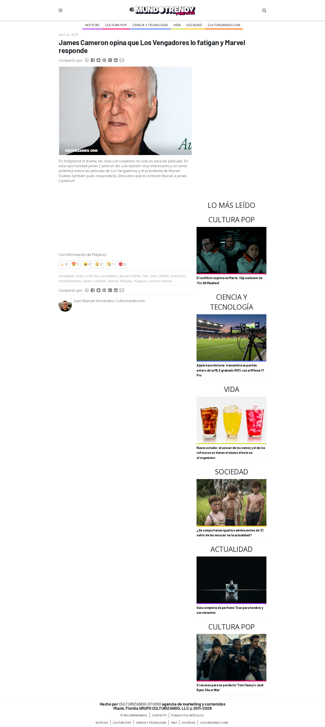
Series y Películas (87, 276)
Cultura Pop (116, 25)
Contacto (159, 715)
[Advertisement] (125, 218)
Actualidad (66, 276)
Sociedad (194, 25)
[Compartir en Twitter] (98, 60)
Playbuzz (99, 254)
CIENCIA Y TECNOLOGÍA (150, 25)
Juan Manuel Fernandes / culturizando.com (109, 300)
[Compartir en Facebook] (92, 60)
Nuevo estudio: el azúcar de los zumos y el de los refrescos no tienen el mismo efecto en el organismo (231, 453)
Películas (126, 281)
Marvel (113, 281)
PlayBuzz (140, 281)
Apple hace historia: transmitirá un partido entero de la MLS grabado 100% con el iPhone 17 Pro (230, 370)
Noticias (92, 25)
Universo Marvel (160, 281)
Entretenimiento (70, 281)
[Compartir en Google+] (110, 60)
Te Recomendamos (133, 715)
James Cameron (94, 281)
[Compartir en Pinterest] (104, 60)
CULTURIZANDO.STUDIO (140, 703)
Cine (145, 276)
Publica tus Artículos (187, 715)
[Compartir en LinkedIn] (115, 60)
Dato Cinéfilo (159, 276)
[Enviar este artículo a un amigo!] (87, 60)
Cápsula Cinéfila (129, 276)
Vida (177, 25)
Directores (178, 276)
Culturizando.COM (224, 25)
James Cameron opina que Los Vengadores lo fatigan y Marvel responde (152, 46)
